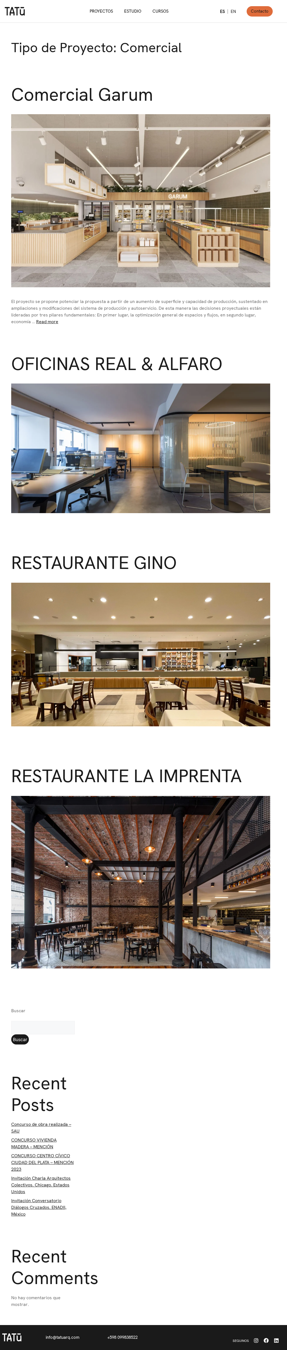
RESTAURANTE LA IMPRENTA (126, 776)
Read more (47, 322)
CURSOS (160, 11)
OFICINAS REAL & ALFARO (117, 363)
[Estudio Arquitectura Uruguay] (12, 1337)
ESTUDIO (132, 11)
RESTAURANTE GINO (94, 562)
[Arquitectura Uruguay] (15, 11)
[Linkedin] (276, 1340)
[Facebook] (266, 1340)
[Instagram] (256, 1340)
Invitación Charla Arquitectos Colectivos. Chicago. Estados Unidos (41, 1185)
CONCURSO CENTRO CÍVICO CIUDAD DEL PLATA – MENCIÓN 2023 (42, 1162)
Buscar (18, 1011)
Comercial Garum (82, 94)
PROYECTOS (101, 11)
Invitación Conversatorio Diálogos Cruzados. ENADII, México (38, 1207)
